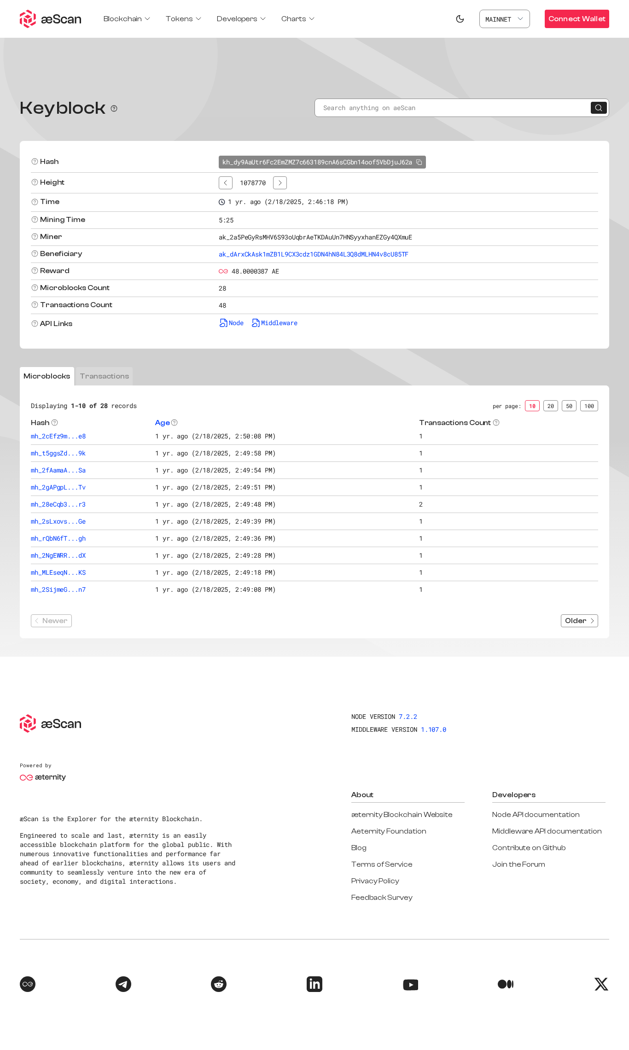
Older (576, 621)
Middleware (279, 322)
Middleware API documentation (547, 831)
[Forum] (27, 985)
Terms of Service (382, 864)
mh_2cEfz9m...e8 (58, 436)
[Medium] (505, 985)
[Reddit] (219, 985)
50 (569, 405)
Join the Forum (518, 864)
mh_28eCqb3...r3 (58, 504)
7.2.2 (408, 716)
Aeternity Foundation (388, 831)
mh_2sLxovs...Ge (58, 521)
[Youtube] (410, 985)
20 (550, 405)
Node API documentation (535, 815)
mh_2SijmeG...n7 (58, 589)
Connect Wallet (577, 19)
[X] (601, 985)
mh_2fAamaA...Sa (58, 470)
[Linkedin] (314, 985)
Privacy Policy (375, 881)
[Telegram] (123, 985)
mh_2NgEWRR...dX (58, 555)
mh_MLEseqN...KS (58, 572)
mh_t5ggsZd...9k (58, 453)
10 (532, 405)
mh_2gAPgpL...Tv (58, 487)
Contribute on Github (528, 848)
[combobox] (504, 19)
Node (236, 322)
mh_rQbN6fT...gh (58, 538)
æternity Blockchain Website (402, 815)
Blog (359, 848)
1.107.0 (434, 729)
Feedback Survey (382, 897)
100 (589, 405)
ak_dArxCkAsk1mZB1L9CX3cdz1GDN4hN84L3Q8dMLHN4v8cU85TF (313, 254)
